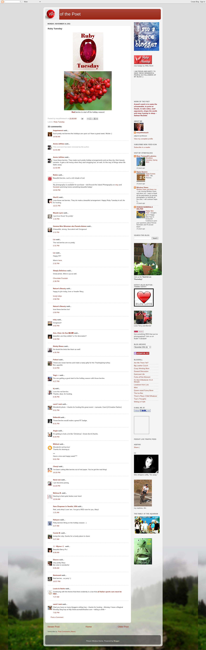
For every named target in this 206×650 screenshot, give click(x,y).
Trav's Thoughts (140, 399)
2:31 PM (56, 246)
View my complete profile (143, 139)
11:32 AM (56, 168)
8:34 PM (56, 437)
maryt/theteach (142, 133)
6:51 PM (56, 410)
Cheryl (55, 466)
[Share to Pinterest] (97, 119)
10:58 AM (56, 137)
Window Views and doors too (146, 189)
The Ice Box (138, 393)
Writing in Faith (139, 402)
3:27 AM (56, 539)
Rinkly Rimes (58, 346)
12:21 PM (56, 206)
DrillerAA (56, 417)
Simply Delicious (60, 271)
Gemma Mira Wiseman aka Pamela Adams (70, 226)
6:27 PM (56, 381)
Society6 (56, 187)
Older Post (123, 626)
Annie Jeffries (58, 144)
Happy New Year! (150, 212)
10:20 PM (56, 472)
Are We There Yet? (141, 363)
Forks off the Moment (142, 377)
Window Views (142, 187)
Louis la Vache (59, 589)
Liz (54, 239)
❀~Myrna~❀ (59, 546)
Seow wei (57, 480)
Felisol (56, 360)
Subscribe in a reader (142, 147)
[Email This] (88, 119)
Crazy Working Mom (141, 368)
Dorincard (57, 575)
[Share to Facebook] (95, 119)
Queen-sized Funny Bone (143, 390)
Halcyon (56, 520)
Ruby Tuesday (59, 122)
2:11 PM (56, 232)
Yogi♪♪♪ (56, 375)
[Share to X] (92, 119)
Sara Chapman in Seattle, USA (65, 506)
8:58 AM (56, 552)
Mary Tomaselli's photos (146, 156)
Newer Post (53, 626)
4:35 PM (56, 352)
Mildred (56, 444)
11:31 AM (56, 150)
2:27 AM (56, 526)
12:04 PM (56, 190)
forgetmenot (58, 130)
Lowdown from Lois (141, 385)
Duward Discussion (141, 371)
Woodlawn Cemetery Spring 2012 (151, 160)
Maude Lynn (58, 213)
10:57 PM (56, 581)
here (60, 260)
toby (55, 320)
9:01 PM (56, 459)
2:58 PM (56, 299)
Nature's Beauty (59, 288)
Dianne (56, 560)
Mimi (136, 387)
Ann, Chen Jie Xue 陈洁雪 (63, 333)
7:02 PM (56, 612)
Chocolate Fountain (60, 278)
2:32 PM (56, 263)
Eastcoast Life (139, 374)
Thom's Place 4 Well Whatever (145, 396)
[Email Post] (82, 118)
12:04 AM (56, 499)
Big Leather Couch (141, 366)
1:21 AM (56, 512)
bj (54, 388)
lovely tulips (57, 296)
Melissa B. (57, 493)
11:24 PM (56, 486)
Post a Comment (57, 617)
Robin (55, 175)
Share (136, 447)
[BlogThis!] (90, 119)
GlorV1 (56, 197)
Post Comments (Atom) (67, 631)
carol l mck (57, 404)
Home (89, 626)
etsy (116, 185)
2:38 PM (56, 281)
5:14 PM (56, 368)
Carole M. (57, 533)
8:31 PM (56, 424)
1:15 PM (56, 219)
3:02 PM (56, 326)
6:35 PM (56, 397)
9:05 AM (56, 568)
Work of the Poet (65, 14)
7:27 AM (56, 597)
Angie (55, 431)
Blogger (116, 641)
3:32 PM (56, 339)
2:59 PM (56, 312)
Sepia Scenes (141, 172)
